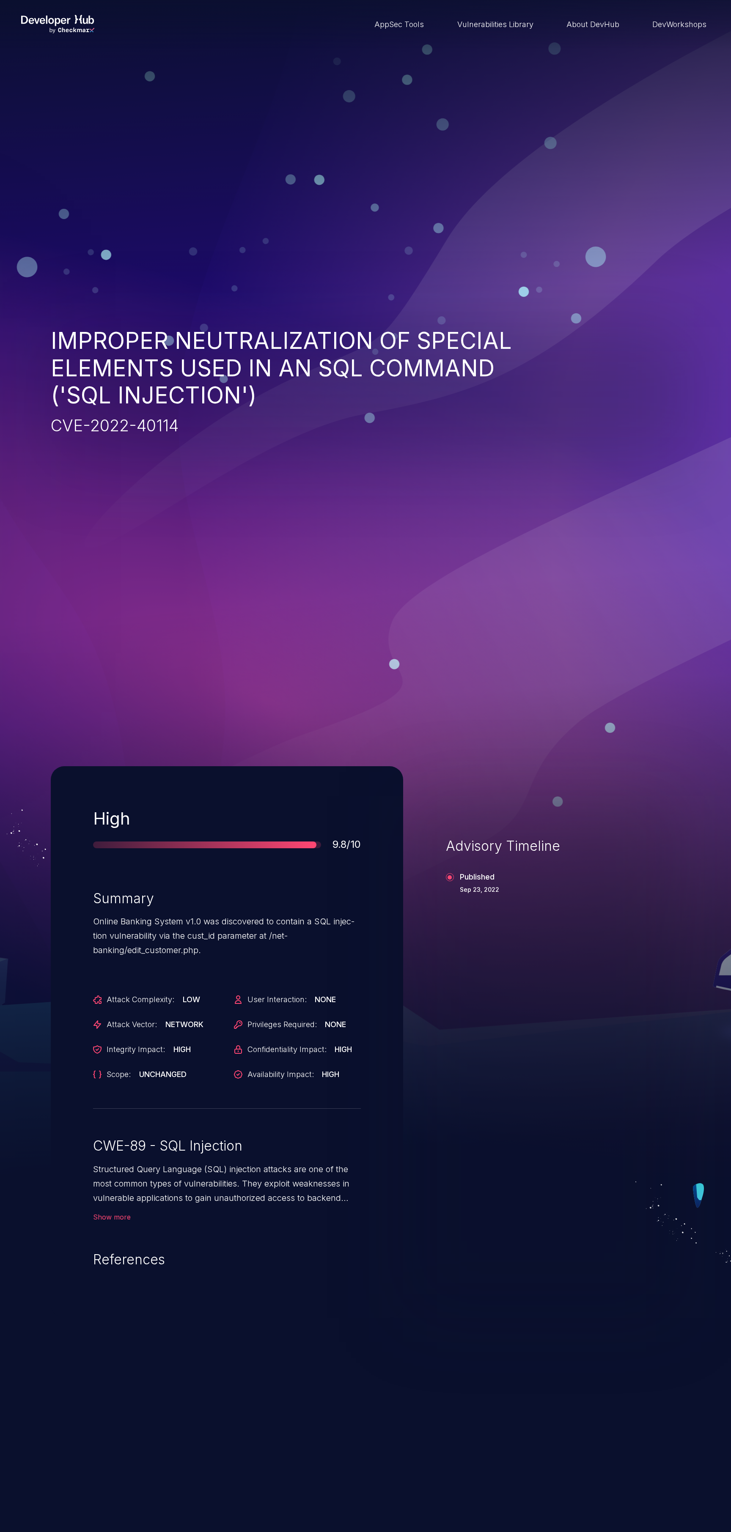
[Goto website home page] (57, 24)
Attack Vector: (132, 1024)
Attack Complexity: (140, 999)
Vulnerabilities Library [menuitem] (495, 24)
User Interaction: (277, 999)
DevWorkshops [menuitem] (679, 24)
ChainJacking (98, 1474)
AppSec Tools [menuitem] (399, 24)
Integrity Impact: (136, 1049)
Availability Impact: (280, 1074)
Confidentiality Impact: (287, 1049)
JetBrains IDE (324, 1474)
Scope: (119, 1074)
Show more (112, 1217)
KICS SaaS (545, 1474)
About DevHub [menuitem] (592, 24)
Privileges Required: (282, 1024)
